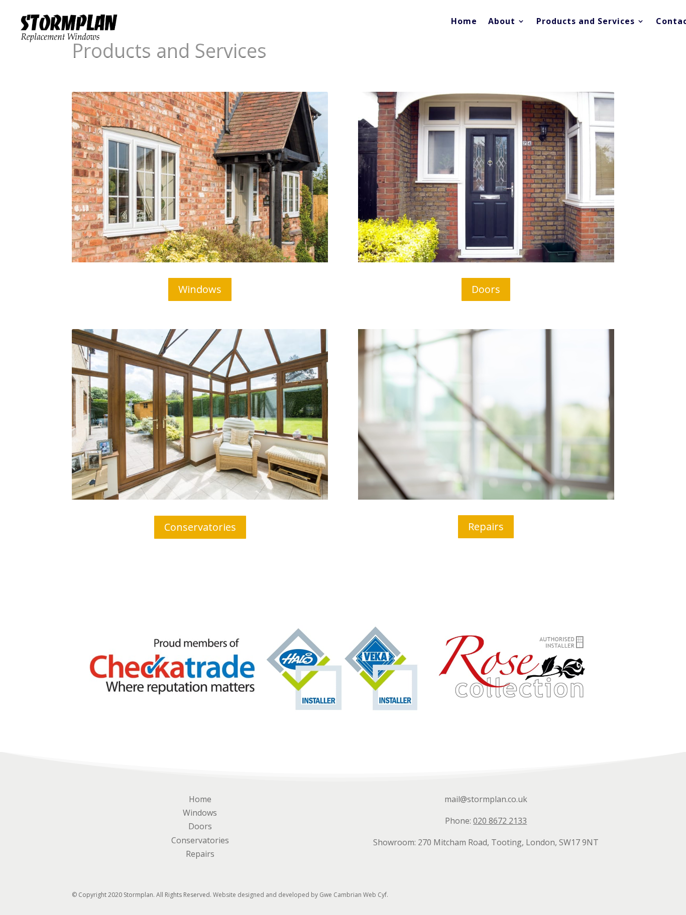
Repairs (486, 526)
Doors (486, 289)
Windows (199, 289)
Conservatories (200, 527)
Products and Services (585, 22)
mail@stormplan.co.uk (485, 799)
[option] (172, 666)
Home (464, 22)
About (501, 22)
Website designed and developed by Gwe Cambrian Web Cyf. (300, 894)
